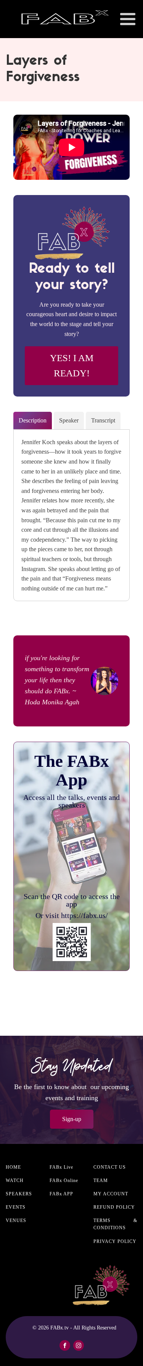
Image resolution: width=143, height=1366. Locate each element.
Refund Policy (114, 1207)
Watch (15, 1180)
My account (110, 1193)
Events (16, 1207)
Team (100, 1180)
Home (13, 1167)
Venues (16, 1220)
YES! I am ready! (71, 365)
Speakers (19, 1193)
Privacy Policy (115, 1241)
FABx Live (61, 1167)
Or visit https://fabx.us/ (71, 915)
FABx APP (61, 1193)
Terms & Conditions (115, 1224)
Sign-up (71, 1119)
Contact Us (109, 1167)
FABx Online (64, 1180)
